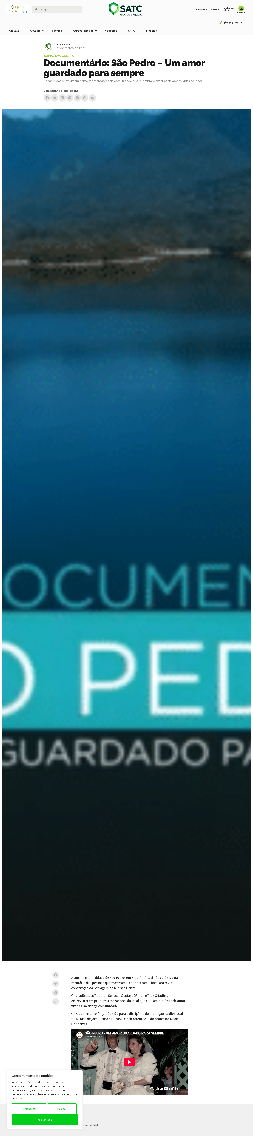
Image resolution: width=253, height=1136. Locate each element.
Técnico (57, 30)
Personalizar (29, 1109)
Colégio (35, 30)
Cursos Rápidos (83, 30)
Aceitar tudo (45, 1120)
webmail (215, 9)
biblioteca (201, 9)
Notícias (151, 30)
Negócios (111, 30)
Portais (241, 12)
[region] (45, 1099)
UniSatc (14, 30)
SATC (131, 30)
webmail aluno (228, 9)
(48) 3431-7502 (232, 22)
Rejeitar (61, 1109)
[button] (47, 98)
